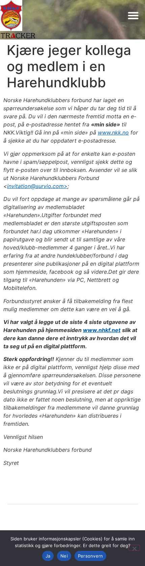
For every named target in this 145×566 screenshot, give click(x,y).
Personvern (90, 556)
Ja (48, 556)
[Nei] (134, 548)
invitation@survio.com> (37, 186)
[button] (133, 15)
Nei (64, 556)
